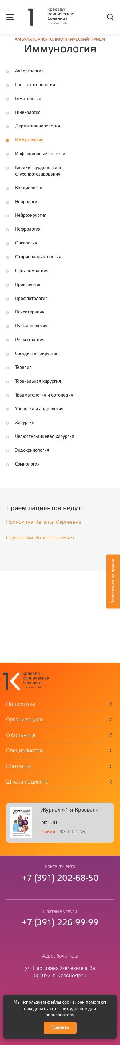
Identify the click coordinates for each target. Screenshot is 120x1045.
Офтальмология (32, 271)
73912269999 (60, 923)
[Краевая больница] (51, 18)
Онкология (26, 243)
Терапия (23, 367)
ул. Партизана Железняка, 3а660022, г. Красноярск (60, 971)
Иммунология (29, 140)
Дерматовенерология (37, 126)
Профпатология (31, 299)
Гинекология (28, 113)
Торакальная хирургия (38, 381)
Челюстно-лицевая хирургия (44, 436)
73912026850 (60, 878)
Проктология (28, 285)
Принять (60, 1028)
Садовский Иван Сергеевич (40, 538)
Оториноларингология (38, 257)
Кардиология (28, 188)
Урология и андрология (39, 409)
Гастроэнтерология (35, 85)
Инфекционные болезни (40, 154)
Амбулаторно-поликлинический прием (60, 40)
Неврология (27, 202)
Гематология (28, 99)
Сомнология (27, 464)
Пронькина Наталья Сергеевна (44, 522)
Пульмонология (31, 326)
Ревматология (30, 340)
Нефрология (28, 229)
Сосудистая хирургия (36, 354)
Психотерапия (29, 312)
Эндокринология (32, 450)
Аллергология (29, 71)
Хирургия (24, 423)
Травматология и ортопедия (44, 395)
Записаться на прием (113, 581)
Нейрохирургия (30, 215)
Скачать (48, 832)
